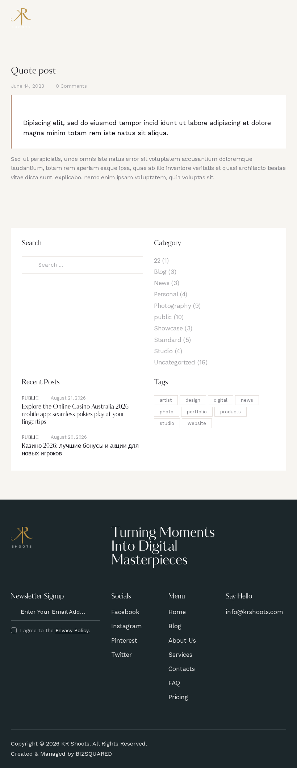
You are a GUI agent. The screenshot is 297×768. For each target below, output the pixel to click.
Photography (172, 305)
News (162, 283)
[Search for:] (82, 264)
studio (167, 423)
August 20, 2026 (69, 437)
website (197, 423)
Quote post (33, 71)
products (230, 411)
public (163, 317)
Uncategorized (174, 362)
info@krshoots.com (254, 611)
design (192, 400)
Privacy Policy (72, 630)
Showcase (168, 328)
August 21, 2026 (68, 398)
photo (166, 411)
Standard (167, 339)
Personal (166, 294)
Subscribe (94, 611)
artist (166, 400)
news (247, 400)
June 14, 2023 (27, 86)
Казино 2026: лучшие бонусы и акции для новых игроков (80, 450)
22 (157, 260)
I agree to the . (55, 630)
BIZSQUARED (94, 753)
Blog (160, 271)
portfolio (197, 411)
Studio (163, 351)
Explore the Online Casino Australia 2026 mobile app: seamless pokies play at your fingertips (75, 415)
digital (220, 400)
